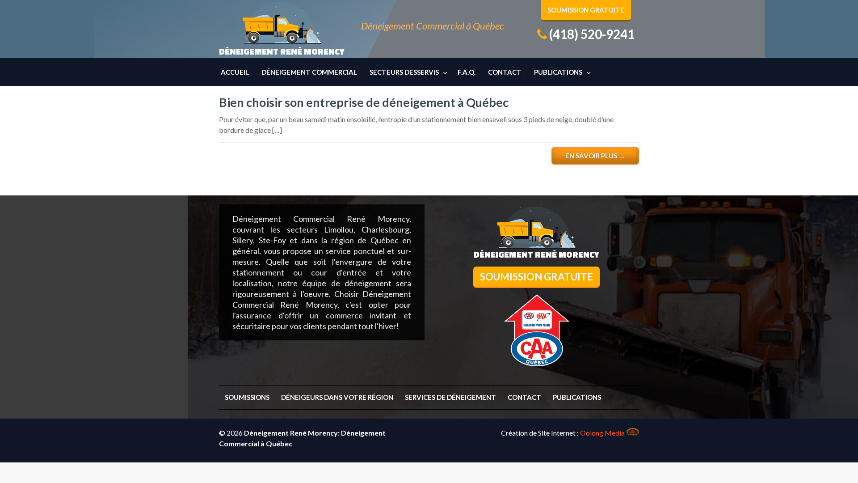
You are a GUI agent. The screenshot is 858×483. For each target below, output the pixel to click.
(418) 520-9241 (592, 34)
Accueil (235, 72)
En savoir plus (595, 156)
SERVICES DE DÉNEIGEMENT (450, 397)
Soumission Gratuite (585, 10)
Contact (505, 72)
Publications (558, 72)
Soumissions (247, 397)
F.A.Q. (466, 72)
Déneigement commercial (309, 72)
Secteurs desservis (404, 72)
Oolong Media (602, 432)
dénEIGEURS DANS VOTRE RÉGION (337, 397)
